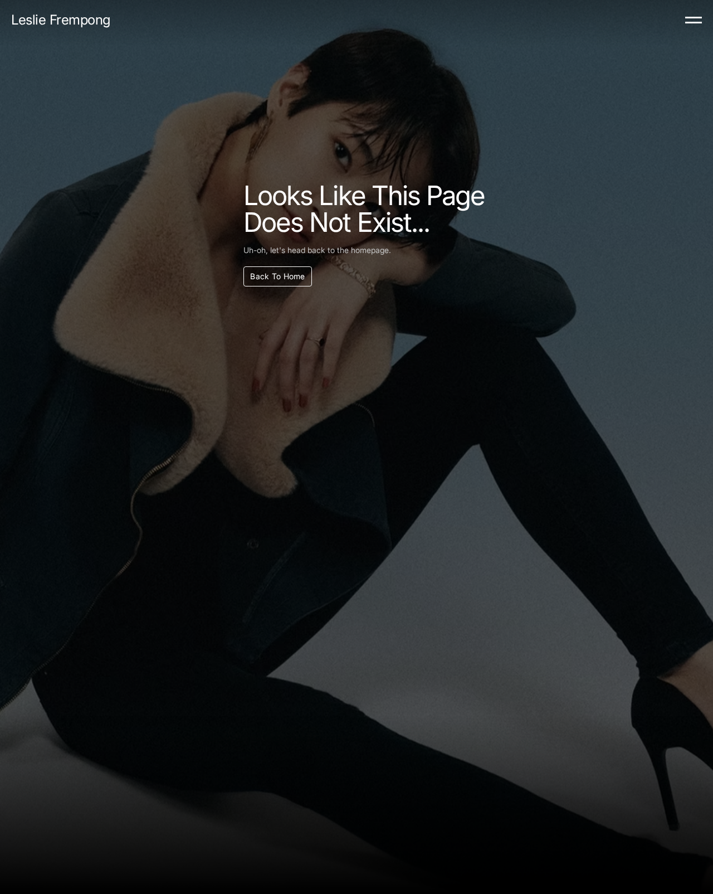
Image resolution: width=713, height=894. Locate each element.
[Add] (693, 20)
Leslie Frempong (60, 20)
